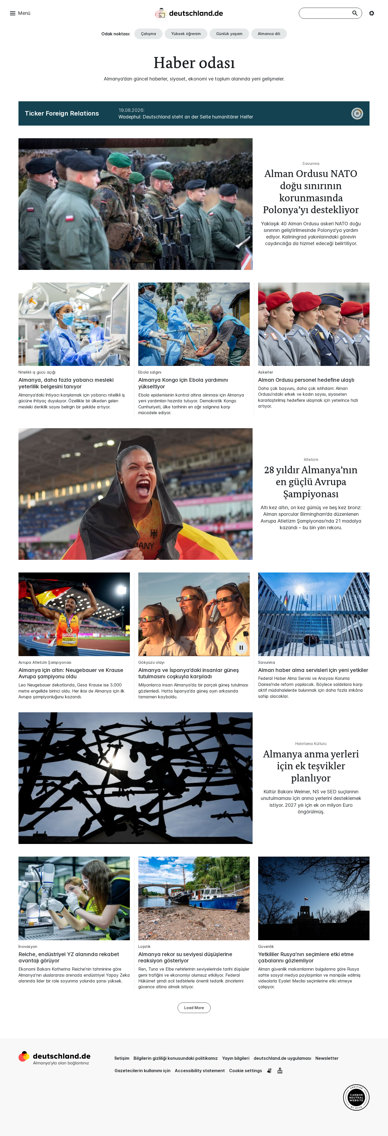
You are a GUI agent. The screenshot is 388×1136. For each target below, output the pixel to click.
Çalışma (148, 33)
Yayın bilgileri (235, 1058)
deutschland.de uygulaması (282, 1058)
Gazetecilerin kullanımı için (143, 1070)
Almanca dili (269, 33)
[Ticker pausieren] (357, 113)
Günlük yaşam (229, 33)
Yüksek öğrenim (186, 33)
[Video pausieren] (241, 647)
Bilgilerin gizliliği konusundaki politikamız (176, 1058)
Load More (194, 1007)
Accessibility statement (200, 1070)
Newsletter (327, 1058)
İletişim (122, 1058)
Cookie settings (245, 1070)
